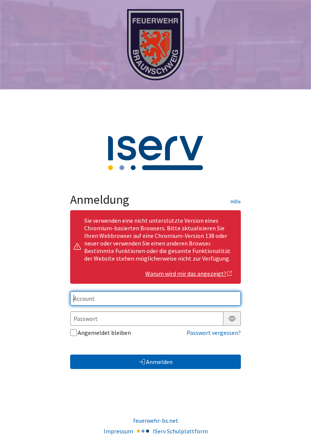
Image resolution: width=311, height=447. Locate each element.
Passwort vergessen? (214, 332)
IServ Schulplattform (180, 431)
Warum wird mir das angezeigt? (185, 273)
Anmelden (159, 362)
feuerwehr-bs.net (155, 420)
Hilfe (236, 201)
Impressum (118, 431)
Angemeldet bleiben (104, 332)
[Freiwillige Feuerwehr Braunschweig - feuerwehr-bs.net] (155, 45)
